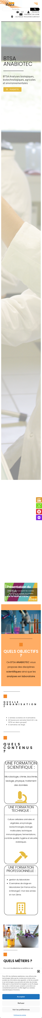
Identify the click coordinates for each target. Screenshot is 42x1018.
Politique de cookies (20, 1015)
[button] (38, 971)
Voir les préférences (21, 1009)
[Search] (35, 9)
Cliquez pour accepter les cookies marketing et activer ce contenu (21, 592)
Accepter (21, 997)
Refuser (21, 1003)
